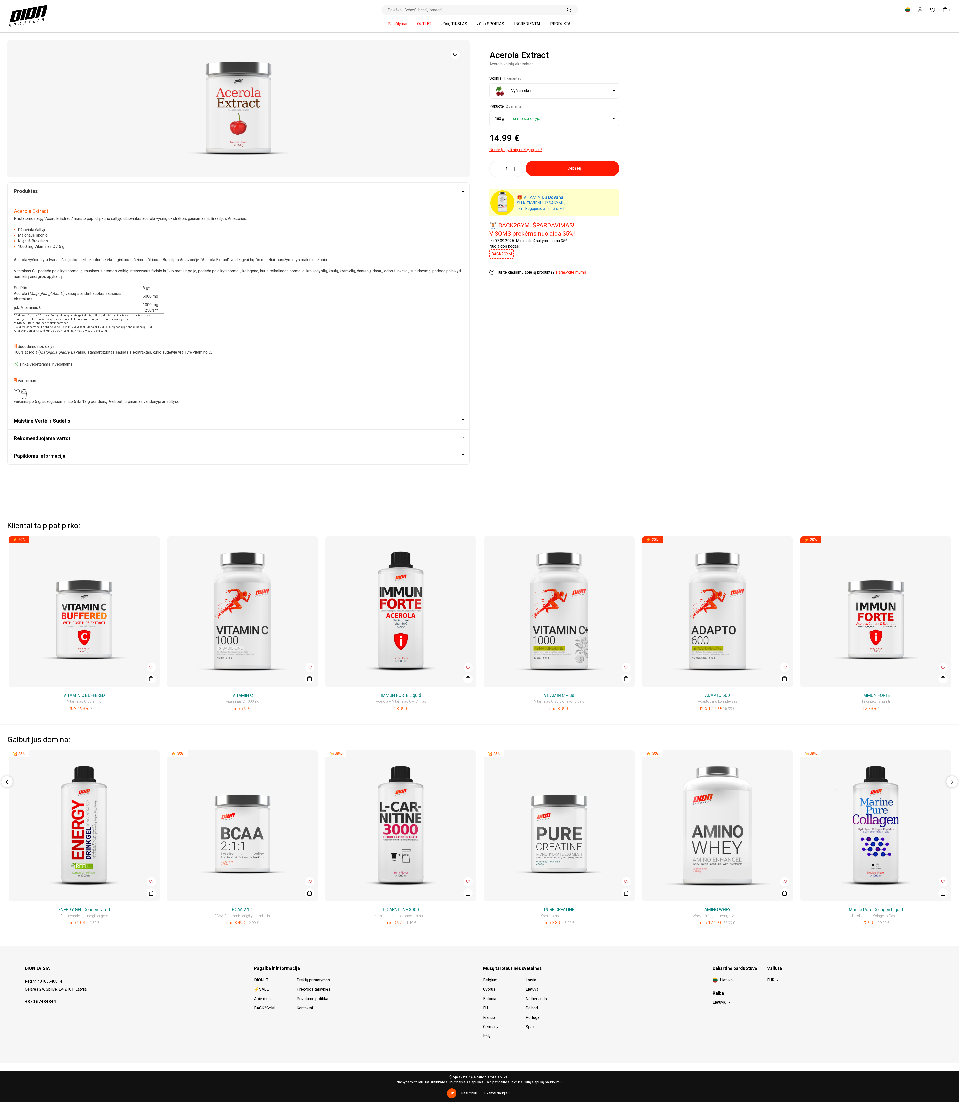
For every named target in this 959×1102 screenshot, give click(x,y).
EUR (770, 980)
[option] (238, 108)
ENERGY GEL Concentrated (84, 909)
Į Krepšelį (572, 168)
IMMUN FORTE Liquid (401, 695)
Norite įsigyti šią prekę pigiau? (515, 149)
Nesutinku (469, 1093)
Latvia (531, 980)
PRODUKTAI (561, 24)
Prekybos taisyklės (313, 989)
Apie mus (262, 998)
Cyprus (489, 989)
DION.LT (261, 980)
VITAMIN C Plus (559, 695)
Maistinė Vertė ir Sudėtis (42, 421)
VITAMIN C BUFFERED (84, 695)
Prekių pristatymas (313, 980)
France (489, 1017)
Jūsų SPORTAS (490, 24)
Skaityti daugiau (497, 1093)
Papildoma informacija (39, 456)
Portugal (533, 1017)
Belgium (490, 980)
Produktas (26, 191)
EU (485, 1008)
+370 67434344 (40, 1001)
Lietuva (532, 989)
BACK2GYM (264, 1008)
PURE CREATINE (559, 909)
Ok (452, 1093)
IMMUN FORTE (876, 695)
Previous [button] (7, 781)
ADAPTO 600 (717, 695)
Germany (490, 1026)
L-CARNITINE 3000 (401, 909)
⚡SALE (261, 989)
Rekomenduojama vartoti (43, 438)
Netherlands (536, 998)
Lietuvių (719, 1002)
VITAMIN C (242, 695)
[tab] (238, 191)
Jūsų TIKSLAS (454, 24)
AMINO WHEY (717, 909)
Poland (532, 1008)
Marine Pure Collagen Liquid (876, 909)
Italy (487, 1036)
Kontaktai (305, 1008)
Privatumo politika (312, 998)
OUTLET (424, 24)
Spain (530, 1026)
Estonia (489, 998)
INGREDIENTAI (527, 24)
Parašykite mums (571, 272)
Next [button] (952, 781)
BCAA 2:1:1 (242, 909)
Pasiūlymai (397, 24)
